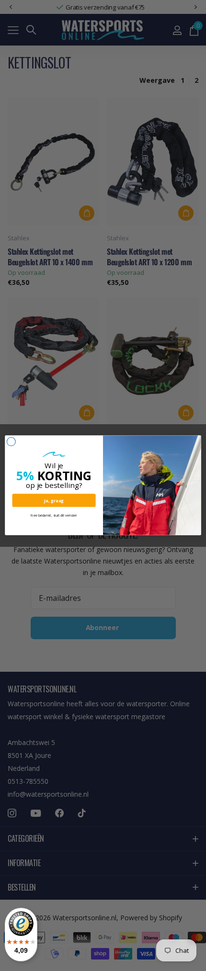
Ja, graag (54, 500)
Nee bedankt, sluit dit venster (54, 515)
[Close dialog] (11, 442)
